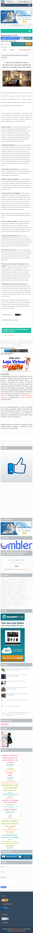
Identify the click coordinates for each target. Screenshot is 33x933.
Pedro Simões (10, 798)
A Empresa (10, 804)
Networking (10, 779)
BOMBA (13, 598)
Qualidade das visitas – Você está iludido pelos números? (10, 787)
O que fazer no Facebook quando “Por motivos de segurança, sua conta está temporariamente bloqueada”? (18, 714)
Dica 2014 (4, 59)
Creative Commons (10, 810)
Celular (11, 590)
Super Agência (10, 847)
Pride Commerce (25, 569)
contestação (4, 606)
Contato (10, 773)
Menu (3, 5)
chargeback (13, 595)
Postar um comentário (9, 335)
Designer (21, 582)
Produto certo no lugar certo (13, 706)
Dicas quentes (19, 584)
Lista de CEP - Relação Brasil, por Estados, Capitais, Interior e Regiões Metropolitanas (18, 669)
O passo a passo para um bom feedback (15, 681)
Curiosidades (20, 590)
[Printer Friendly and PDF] (29, 315)
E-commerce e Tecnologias (16, 929)
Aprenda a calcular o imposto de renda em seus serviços (10, 823)
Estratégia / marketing (6, 592)
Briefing (10, 828)
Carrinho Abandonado (6, 601)
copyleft (10, 815)
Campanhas (22, 598)
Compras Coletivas (12, 579)
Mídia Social (4, 587)
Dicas (3, 579)
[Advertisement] (16, 500)
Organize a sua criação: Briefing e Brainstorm (17, 700)
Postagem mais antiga (25, 342)
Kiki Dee (13, 931)
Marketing (23, 579)
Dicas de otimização (6, 603)
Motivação (4, 590)
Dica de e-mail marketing (7, 584)
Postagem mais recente (8, 342)
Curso (14, 582)
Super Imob (10, 812)
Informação (17, 592)
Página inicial (16, 344)
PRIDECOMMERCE (22, 931)
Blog (9, 817)
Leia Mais (10, 765)
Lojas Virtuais (10, 833)
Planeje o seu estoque (10, 771)
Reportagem (4, 595)
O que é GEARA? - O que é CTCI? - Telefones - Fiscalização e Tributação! (16, 675)
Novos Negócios (5, 582)
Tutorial (10, 778)
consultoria (22, 595)
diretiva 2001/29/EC (26, 397)
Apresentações (5, 598)
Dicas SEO (13, 587)
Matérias (21, 587)
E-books (9, 769)
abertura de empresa (18, 603)
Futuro (10, 839)
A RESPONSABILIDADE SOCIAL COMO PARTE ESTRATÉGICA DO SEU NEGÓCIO (10, 795)
